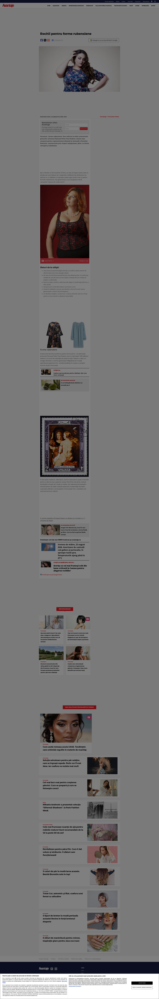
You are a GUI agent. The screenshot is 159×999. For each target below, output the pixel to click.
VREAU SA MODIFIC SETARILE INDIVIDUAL (142, 987)
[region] (79, 986)
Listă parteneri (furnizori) (75, 986)
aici (37, 991)
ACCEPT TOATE (142, 983)
